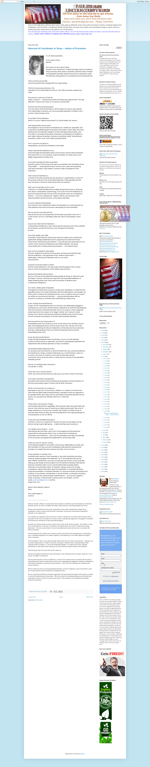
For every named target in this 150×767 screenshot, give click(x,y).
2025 (102, 333)
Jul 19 (106, 387)
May (104, 432)
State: (102, 563)
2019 (102, 447)
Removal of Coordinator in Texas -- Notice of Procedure (57, 48)
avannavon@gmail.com (41, 480)
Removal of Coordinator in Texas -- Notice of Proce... (112, 414)
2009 (102, 471)
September (106, 352)
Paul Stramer (115, 479)
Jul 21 (106, 382)
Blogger (82, 754)
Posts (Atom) (39, 600)
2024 (102, 335)
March (105, 437)
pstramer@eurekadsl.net (106, 497)
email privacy (115, 576)
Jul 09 (106, 411)
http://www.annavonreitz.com (107, 250)
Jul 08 (106, 417)
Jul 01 (106, 427)
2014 (102, 459)
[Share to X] (58, 592)
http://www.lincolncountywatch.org (108, 246)
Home (61, 597)
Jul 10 (106, 408)
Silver (106, 491)
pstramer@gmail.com (113, 252)
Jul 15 (106, 397)
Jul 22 (106, 380)
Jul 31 (106, 358)
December (106, 344)
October (105, 349)
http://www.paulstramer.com (107, 248)
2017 (102, 452)
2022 (102, 340)
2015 (102, 457)
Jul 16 (106, 394)
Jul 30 (106, 361)
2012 (102, 464)
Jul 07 (106, 420)
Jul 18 (106, 389)
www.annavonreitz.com (109, 502)
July (104, 356)
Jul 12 (106, 404)
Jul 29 (106, 363)
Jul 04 (106, 425)
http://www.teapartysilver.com (107, 245)
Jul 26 (106, 370)
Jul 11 (106, 406)
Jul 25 (106, 373)
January (105, 442)
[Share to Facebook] (60, 592)
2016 (102, 454)
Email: (103, 558)
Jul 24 (106, 375)
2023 (102, 337)
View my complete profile (106, 504)
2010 (102, 469)
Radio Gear (113, 491)
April (104, 435)
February (105, 440)
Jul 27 (106, 368)
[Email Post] (50, 591)
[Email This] (54, 592)
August (105, 354)
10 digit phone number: (107, 567)
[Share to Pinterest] (62, 592)
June (104, 430)
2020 (102, 445)
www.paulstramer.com (105, 495)
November (106, 347)
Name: (103, 553)
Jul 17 (106, 392)
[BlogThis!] (56, 592)
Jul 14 (106, 399)
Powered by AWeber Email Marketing (111, 580)
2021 (102, 342)
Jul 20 (106, 385)
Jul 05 (106, 422)
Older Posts (89, 597)
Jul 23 (106, 377)
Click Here (102, 228)
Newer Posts (32, 597)
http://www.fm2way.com (105, 241)
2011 (102, 466)
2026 (102, 330)
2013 (102, 462)
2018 (102, 450)
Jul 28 (106, 365)
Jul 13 (106, 401)
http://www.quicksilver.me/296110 (108, 243)
